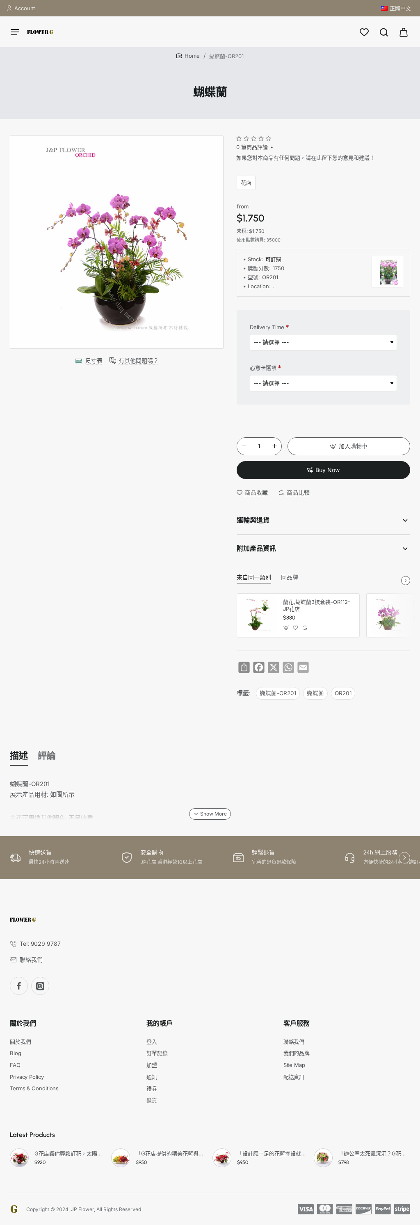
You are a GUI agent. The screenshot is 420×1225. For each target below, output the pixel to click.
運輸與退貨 (253, 520)
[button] (349, 446)
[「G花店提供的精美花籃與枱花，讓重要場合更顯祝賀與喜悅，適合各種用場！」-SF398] (120, 1157)
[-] (244, 446)
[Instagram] (40, 986)
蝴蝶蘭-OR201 (278, 693)
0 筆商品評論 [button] (252, 147)
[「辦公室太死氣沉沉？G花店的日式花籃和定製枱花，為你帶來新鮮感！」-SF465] (323, 1157)
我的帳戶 (159, 1023)
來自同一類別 (254, 577)
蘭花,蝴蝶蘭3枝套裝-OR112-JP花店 (316, 605)
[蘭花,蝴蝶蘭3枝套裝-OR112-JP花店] (258, 615)
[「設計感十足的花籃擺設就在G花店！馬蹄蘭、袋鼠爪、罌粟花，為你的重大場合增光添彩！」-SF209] (221, 1157)
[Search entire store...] (384, 31)
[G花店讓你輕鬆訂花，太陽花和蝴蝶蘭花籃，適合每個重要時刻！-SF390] (19, 1157)
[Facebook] (19, 986)
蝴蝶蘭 (315, 693)
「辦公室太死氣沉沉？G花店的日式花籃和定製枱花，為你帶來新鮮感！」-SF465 (373, 1153)
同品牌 (289, 577)
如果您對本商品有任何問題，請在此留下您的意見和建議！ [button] (305, 157)
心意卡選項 (263, 367)
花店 (246, 182)
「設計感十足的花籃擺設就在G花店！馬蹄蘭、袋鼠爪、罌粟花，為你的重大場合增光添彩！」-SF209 (271, 1153)
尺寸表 (94, 360)
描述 (19, 755)
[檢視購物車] (403, 31)
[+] (274, 446)
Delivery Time (267, 327)
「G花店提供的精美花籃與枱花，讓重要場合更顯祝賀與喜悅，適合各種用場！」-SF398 (170, 1153)
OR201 (343, 693)
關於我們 (23, 1023)
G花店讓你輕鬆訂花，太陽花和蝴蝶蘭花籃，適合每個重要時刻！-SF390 (69, 1153)
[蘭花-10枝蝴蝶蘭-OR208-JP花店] (388, 615)
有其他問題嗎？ (139, 360)
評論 (47, 755)
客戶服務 (296, 1023)
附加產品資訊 (256, 548)
